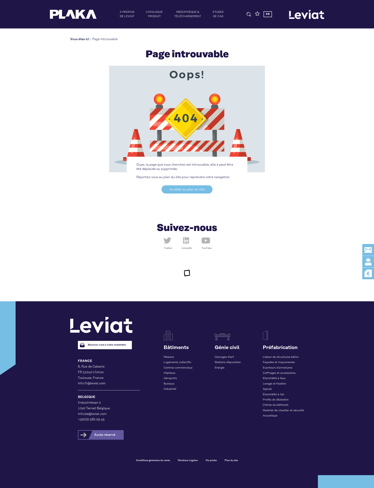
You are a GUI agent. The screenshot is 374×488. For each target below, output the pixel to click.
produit (154, 14)
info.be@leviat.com (92, 414)
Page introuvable (105, 39)
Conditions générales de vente (153, 460)
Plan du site (231, 460)
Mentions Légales (188, 460)
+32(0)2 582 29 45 (91, 419)
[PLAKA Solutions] (73, 14)
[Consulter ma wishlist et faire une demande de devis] (257, 15)
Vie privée (211, 460)
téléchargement (187, 14)
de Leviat (127, 14)
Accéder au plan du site (187, 189)
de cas (218, 14)
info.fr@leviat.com (92, 383)
